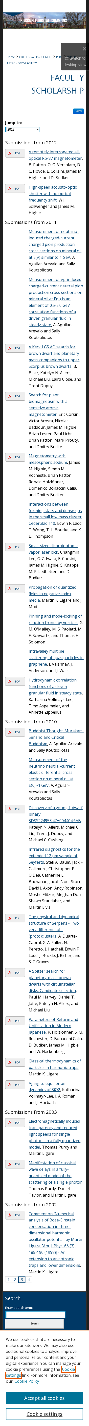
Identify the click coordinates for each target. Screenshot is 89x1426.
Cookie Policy (27, 1381)
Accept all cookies (44, 1398)
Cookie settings (45, 1414)
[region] (44, 1378)
